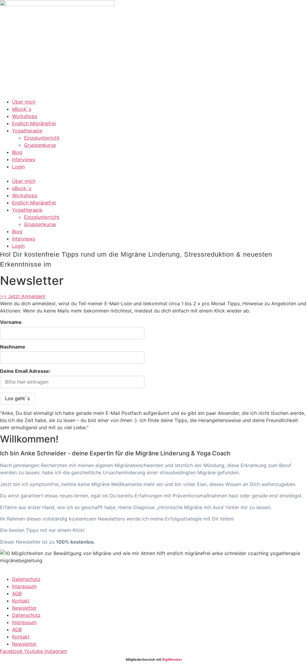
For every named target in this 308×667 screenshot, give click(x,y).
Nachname (12, 347)
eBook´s (21, 109)
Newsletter (24, 608)
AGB (17, 593)
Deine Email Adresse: (25, 371)
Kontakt (20, 601)
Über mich (23, 102)
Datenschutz (26, 579)
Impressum (24, 586)
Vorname (11, 322)
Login (18, 167)
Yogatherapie (27, 131)
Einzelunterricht (42, 138)
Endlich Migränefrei (34, 123)
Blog (17, 152)
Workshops (24, 116)
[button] (154, 173)
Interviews (23, 159)
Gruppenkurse (40, 145)
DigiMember (172, 659)
